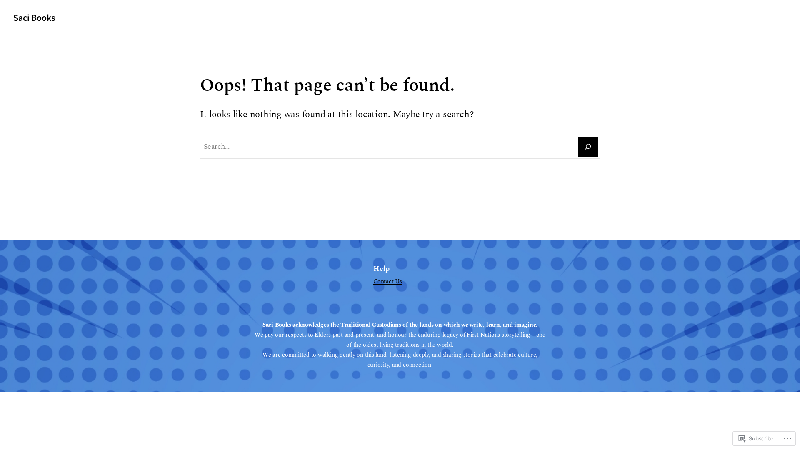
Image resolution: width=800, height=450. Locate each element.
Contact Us (387, 281)
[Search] (588, 147)
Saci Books (34, 18)
